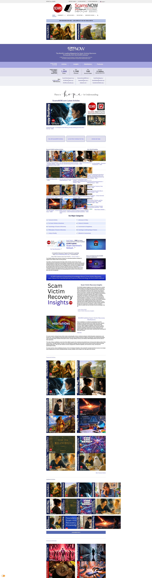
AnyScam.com (83, 82)
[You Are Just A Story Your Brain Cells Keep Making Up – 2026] (69, 172)
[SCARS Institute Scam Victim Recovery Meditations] (61, 316)
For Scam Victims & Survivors (56, 223)
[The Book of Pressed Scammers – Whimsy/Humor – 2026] (56, 190)
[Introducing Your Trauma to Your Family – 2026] (69, 190)
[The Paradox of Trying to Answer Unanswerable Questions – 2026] (82, 204)
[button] (97, 15)
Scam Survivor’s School (74, 246)
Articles (64, 64)
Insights (75, 64)
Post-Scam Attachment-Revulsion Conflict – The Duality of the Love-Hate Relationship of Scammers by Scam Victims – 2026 (82, 180)
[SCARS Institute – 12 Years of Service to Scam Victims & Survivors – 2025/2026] (96, 102)
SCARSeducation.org (68, 80)
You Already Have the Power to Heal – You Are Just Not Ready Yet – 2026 (69, 163)
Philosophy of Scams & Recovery (57, 230)
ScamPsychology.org (98, 78)
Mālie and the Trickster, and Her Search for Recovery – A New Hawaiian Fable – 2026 (69, 212)
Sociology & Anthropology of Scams (87, 230)
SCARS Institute (55, 80)
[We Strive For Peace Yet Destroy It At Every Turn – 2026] (60, 32)
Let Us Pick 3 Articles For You (75, 139)
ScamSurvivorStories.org (98, 82)
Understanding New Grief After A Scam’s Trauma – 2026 (82, 197)
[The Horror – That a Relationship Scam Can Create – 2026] (82, 156)
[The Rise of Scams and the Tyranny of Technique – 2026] (60, 552)
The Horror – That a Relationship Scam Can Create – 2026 (82, 163)
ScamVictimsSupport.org (68, 78)
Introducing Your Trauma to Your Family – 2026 (69, 197)
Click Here (79, 332)
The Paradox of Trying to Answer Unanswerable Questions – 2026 (81, 211)
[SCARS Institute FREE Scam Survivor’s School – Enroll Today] (56, 239)
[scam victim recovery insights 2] (61, 283)
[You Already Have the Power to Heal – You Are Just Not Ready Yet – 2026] (69, 156)
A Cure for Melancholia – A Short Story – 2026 (55, 179)
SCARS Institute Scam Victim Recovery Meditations (91, 319)
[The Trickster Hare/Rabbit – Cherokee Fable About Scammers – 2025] (96, 156)
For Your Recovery (55, 249)
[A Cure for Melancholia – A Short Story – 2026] (56, 172)
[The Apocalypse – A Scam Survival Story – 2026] (56, 204)
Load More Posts (76, 532)
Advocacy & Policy (83, 220)
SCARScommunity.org (68, 82)
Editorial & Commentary (84, 233)
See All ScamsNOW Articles (55, 139)
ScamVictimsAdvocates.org (98, 80)
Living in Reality (52, 233)
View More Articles (99, 209)
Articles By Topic (96, 139)
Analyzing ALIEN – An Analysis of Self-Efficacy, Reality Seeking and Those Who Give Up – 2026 (65, 128)
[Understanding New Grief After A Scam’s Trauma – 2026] (82, 190)
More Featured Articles (101, 473)
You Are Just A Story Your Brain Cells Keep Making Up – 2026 (68, 179)
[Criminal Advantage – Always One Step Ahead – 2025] (91, 552)
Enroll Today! (69, 240)
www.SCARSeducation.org (62, 254)
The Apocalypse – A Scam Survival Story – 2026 (54, 211)
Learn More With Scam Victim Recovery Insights (86, 310)
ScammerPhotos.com (83, 80)
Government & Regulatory (85, 226)
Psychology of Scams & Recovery (57, 226)
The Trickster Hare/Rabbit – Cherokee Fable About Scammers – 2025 (96, 164)
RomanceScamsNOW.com (83, 78)
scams (80, 266)
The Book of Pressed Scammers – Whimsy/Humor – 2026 (54, 197)
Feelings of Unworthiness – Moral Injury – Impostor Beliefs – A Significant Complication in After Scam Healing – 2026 (55, 164)
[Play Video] (96, 120)
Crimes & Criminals (83, 223)
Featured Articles (52, 220)
